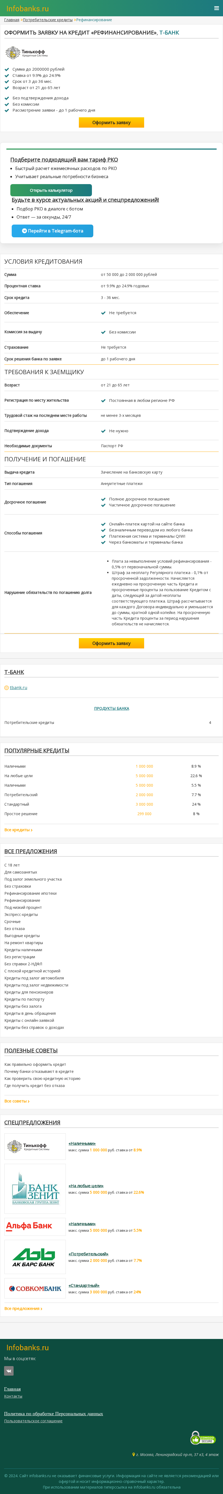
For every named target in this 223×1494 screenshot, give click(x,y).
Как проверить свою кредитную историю (42, 1078)
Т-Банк (169, 32)
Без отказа (14, 928)
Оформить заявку (111, 122)
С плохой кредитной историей (32, 970)
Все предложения (22, 1308)
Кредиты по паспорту (24, 999)
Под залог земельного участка (33, 879)
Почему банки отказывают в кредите (39, 1071)
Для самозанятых (20, 872)
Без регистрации (19, 956)
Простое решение (21, 813)
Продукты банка (111, 708)
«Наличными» (82, 1143)
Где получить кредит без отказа (34, 1085)
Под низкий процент (23, 907)
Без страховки (17, 886)
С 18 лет (12, 865)
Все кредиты (17, 829)
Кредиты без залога (23, 1006)
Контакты (13, 1396)
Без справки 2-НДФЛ (23, 963)
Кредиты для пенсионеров (28, 992)
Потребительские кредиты (48, 19)
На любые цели (18, 775)
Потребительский (21, 794)
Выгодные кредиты (22, 935)
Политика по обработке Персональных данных (53, 1413)
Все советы (16, 1101)
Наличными (15, 766)
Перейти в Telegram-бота (55, 231)
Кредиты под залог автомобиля (34, 978)
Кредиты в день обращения (30, 1013)
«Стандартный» (84, 1285)
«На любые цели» (86, 1185)
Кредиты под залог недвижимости (36, 985)
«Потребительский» (89, 1253)
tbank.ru (18, 688)
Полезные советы (31, 1050)
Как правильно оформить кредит (35, 1064)
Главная (11, 19)
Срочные (12, 921)
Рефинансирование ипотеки (30, 893)
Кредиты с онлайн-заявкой (29, 1020)
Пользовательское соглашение (33, 1420)
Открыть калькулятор (51, 190)
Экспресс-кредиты (21, 914)
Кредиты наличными (23, 949)
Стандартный (16, 804)
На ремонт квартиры (23, 942)
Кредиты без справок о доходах (34, 1027)
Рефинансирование (22, 900)
